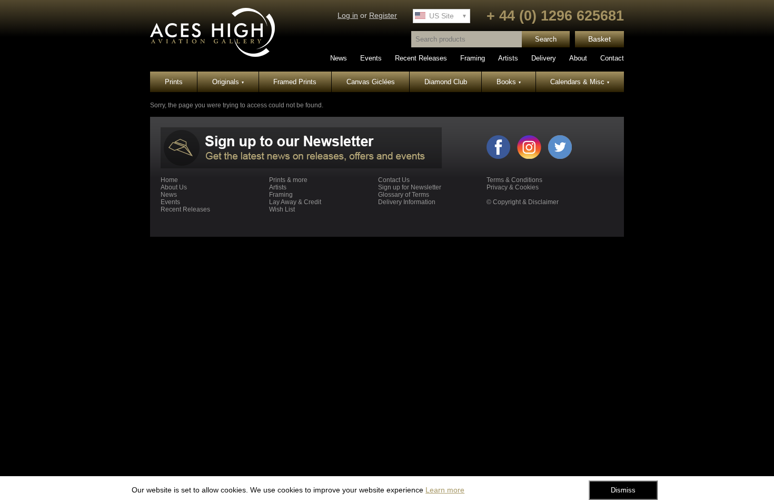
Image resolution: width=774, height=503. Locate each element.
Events (371, 58)
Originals (228, 82)
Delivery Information (406, 202)
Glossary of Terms (403, 194)
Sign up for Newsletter (409, 187)
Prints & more (288, 180)
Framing (472, 58)
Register (383, 15)
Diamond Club (445, 82)
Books (509, 82)
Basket (599, 39)
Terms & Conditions (514, 180)
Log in (348, 15)
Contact (612, 58)
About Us (174, 187)
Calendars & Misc (579, 82)
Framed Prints (294, 82)
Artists (508, 58)
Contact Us (394, 180)
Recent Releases (421, 58)
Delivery (543, 58)
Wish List (282, 209)
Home (169, 180)
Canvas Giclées (370, 82)
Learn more (444, 490)
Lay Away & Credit (295, 202)
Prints (174, 82)
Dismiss (623, 490)
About (578, 58)
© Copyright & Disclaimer (523, 202)
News (338, 58)
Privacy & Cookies (513, 187)
